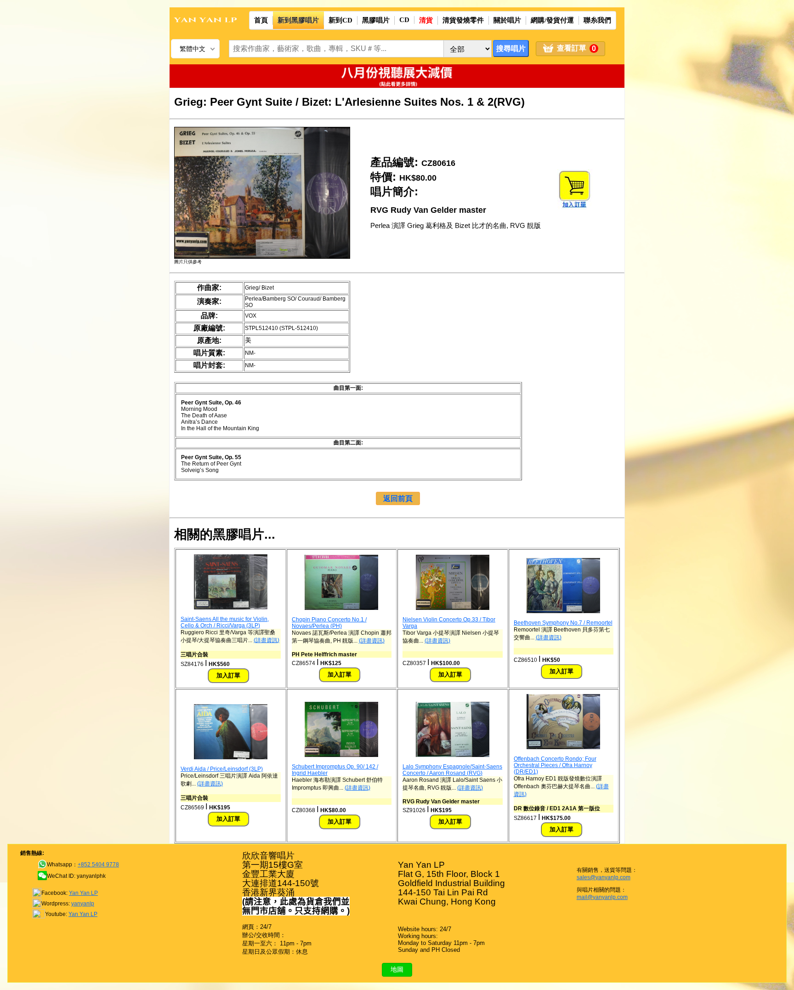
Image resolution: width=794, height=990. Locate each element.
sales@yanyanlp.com (603, 877)
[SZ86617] (563, 747)
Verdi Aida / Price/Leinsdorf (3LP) (222, 769)
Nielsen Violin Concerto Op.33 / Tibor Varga (449, 622)
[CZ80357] (452, 608)
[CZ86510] (563, 611)
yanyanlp (82, 903)
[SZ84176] (230, 607)
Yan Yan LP (83, 893)
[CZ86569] (230, 757)
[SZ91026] (452, 755)
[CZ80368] (341, 755)
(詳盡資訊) (266, 640)
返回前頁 (398, 498)
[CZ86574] (341, 608)
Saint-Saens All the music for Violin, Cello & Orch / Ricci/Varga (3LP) (225, 622)
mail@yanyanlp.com (602, 897)
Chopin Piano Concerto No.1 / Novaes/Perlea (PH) (329, 622)
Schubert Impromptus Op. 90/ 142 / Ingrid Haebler (335, 769)
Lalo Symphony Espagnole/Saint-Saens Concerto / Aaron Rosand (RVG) (452, 769)
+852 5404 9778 (98, 864)
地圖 (397, 969)
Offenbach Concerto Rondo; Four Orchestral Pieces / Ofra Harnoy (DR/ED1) (555, 765)
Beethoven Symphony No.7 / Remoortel (563, 623)
